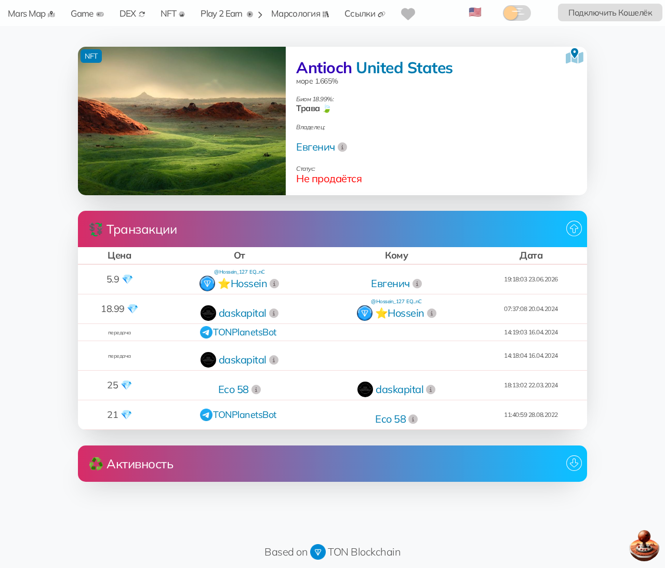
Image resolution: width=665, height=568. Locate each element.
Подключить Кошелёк (610, 12)
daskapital (243, 312)
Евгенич (315, 146)
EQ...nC (257, 271)
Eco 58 (233, 389)
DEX (127, 13)
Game (82, 13)
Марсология (295, 13)
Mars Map (26, 13)
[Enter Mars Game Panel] (644, 545)
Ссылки (359, 13)
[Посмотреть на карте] (574, 56)
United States (404, 67)
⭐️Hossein (242, 283)
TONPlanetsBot (244, 332)
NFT (169, 13)
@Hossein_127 (230, 271)
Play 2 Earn (222, 13)
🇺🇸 (475, 11)
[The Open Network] (318, 551)
